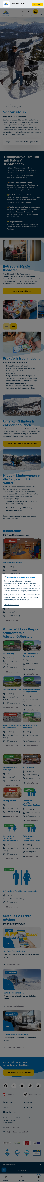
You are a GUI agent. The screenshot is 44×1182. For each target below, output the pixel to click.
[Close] (1, 4)
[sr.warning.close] (40, 577)
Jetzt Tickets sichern (11, 605)
